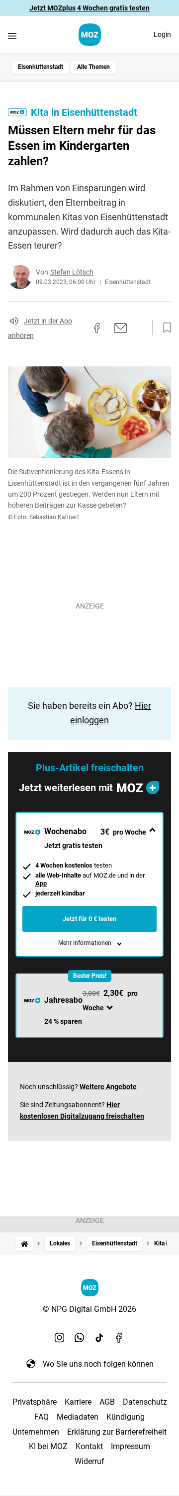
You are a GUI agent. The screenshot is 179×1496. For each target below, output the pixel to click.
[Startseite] (24, 1243)
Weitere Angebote (108, 1087)
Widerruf (89, 1461)
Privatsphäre (34, 1402)
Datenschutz (145, 1402)
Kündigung (125, 1417)
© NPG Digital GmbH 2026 (89, 1309)
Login (162, 34)
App (41, 883)
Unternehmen (35, 1432)
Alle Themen (93, 66)
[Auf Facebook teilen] (97, 328)
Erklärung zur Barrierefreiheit (117, 1432)
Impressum (130, 1446)
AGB (107, 1402)
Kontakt (89, 1446)
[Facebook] (119, 1338)
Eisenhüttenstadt (40, 66)
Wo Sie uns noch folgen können (98, 1364)
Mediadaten (77, 1417)
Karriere (78, 1402)
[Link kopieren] (79, 328)
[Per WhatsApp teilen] (139, 328)
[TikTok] (99, 1338)
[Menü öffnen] (12, 35)
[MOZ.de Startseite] (90, 34)
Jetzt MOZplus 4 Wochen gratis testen (89, 8)
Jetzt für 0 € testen (89, 918)
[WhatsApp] (80, 1338)
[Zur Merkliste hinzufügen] (164, 328)
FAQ (41, 1417)
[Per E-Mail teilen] (120, 328)
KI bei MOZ (48, 1446)
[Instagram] (60, 1338)
